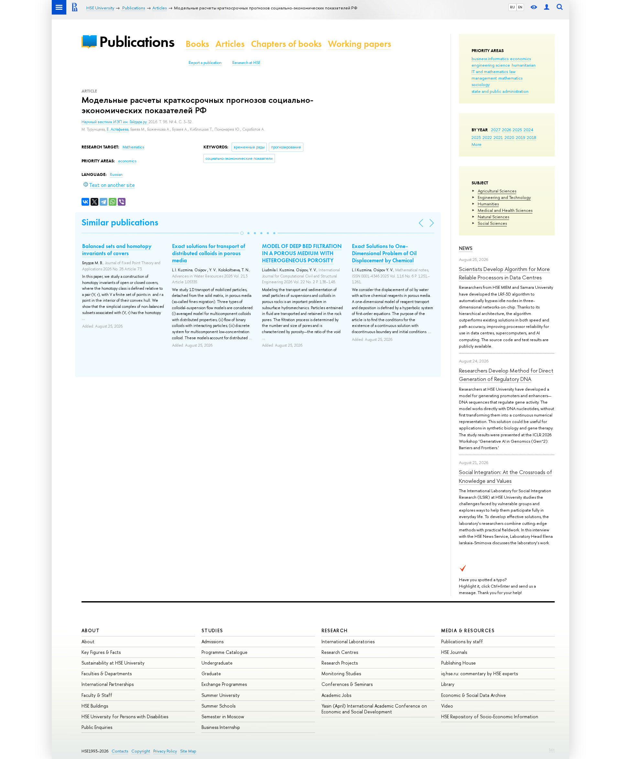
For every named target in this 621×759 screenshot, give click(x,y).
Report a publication (205, 62)
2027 (495, 130)
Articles (230, 43)
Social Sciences (492, 223)
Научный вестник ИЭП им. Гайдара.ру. (115, 122)
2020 (509, 137)
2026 (506, 130)
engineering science (491, 65)
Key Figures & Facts (101, 652)
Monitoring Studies (341, 673)
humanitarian (524, 65)
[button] (242, 233)
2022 (487, 137)
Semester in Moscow (223, 716)
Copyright (140, 751)
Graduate (211, 673)
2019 (520, 137)
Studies (212, 630)
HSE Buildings (95, 706)
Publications (136, 41)
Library (447, 684)
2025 (517, 130)
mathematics (510, 78)
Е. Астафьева (117, 129)
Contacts (120, 751)
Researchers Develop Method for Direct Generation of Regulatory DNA (506, 375)
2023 (476, 137)
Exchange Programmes (224, 684)
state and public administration (500, 91)
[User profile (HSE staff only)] (546, 7)
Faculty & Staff (97, 695)
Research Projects (339, 663)
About (91, 630)
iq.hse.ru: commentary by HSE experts (479, 673)
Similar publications (120, 222)
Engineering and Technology (504, 197)
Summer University (221, 695)
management (484, 78)
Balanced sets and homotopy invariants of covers (116, 250)
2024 (528, 130)
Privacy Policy (165, 751)
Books (197, 43)
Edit (552, 749)
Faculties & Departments (107, 673)
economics (520, 58)
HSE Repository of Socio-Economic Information (489, 716)
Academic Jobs (336, 695)
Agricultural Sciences (497, 191)
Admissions (212, 641)
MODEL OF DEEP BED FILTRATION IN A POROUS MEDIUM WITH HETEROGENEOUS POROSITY (302, 253)
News (466, 248)
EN (520, 7)
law (512, 71)
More (477, 144)
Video (447, 706)
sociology (481, 84)
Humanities (488, 204)
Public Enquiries (97, 727)
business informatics (490, 58)
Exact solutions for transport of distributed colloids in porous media (208, 253)
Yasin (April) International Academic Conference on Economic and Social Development (374, 709)
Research (334, 630)
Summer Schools (218, 706)
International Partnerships (108, 684)
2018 (531, 137)
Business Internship (221, 727)
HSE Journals (454, 652)
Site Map (188, 751)
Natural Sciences (493, 217)
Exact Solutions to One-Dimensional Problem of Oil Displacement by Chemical (384, 253)
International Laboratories (348, 641)
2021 (498, 137)
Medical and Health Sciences (505, 210)
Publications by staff (462, 641)
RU (512, 7)
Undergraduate (217, 663)
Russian (116, 174)
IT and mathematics (490, 71)
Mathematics (133, 147)
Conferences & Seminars (347, 684)
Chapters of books (286, 43)
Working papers (359, 43)
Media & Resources (468, 630)
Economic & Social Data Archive (473, 695)
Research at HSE (246, 62)
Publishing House (458, 663)
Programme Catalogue (224, 652)
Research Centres (339, 652)
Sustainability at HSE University (113, 663)
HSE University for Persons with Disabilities (125, 716)
